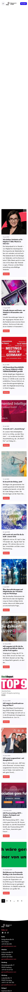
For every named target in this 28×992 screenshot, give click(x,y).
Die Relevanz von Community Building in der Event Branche (13, 873)
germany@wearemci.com (8, 946)
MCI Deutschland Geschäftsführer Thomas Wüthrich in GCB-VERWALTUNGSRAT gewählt (13, 369)
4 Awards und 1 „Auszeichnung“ (14, 429)
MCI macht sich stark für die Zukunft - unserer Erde (13, 535)
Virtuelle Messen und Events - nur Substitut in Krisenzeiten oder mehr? (14, 312)
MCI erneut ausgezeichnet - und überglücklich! (13, 759)
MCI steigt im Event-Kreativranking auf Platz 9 (13, 704)
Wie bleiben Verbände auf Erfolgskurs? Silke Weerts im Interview (13, 241)
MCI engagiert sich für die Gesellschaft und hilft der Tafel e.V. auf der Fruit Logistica (13, 648)
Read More (6, 274)
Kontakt (23, 4)
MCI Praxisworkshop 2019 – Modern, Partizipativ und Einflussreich (12, 815)
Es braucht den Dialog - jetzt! (12, 482)
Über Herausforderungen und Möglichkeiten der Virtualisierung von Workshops (13, 591)
